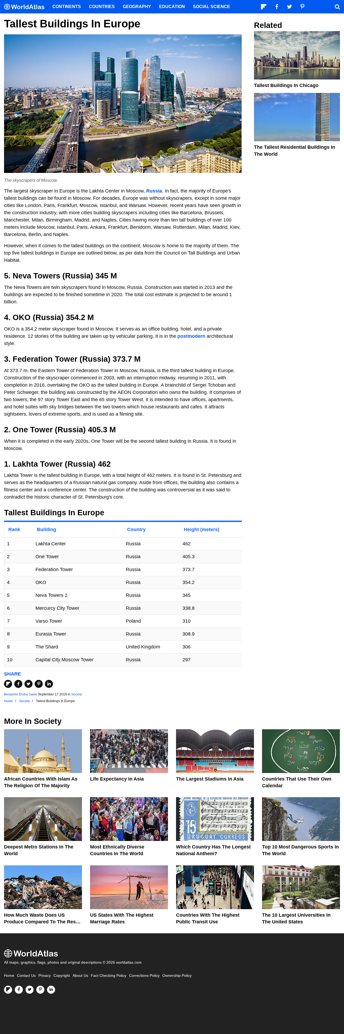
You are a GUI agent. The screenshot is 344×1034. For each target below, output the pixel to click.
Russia (154, 191)
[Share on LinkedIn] (49, 684)
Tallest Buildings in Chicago (286, 85)
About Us (80, 976)
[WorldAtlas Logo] (26, 7)
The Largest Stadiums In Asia (209, 779)
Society (76, 694)
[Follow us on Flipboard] (8, 990)
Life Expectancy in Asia (117, 779)
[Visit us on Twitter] (30, 990)
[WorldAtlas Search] (337, 6)
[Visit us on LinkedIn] (51, 990)
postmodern (191, 336)
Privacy (44, 976)
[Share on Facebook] (18, 684)
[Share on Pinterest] (39, 684)
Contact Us (26, 976)
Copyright (61, 976)
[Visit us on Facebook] (19, 990)
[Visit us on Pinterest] (40, 990)
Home (9, 976)
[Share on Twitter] (28, 684)
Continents (66, 6)
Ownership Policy (177, 976)
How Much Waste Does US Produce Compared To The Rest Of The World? (40, 921)
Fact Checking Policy (108, 976)
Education (172, 6)
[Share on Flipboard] (8, 684)
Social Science (211, 6)
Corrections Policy (144, 976)
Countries (102, 6)
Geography (137, 6)
